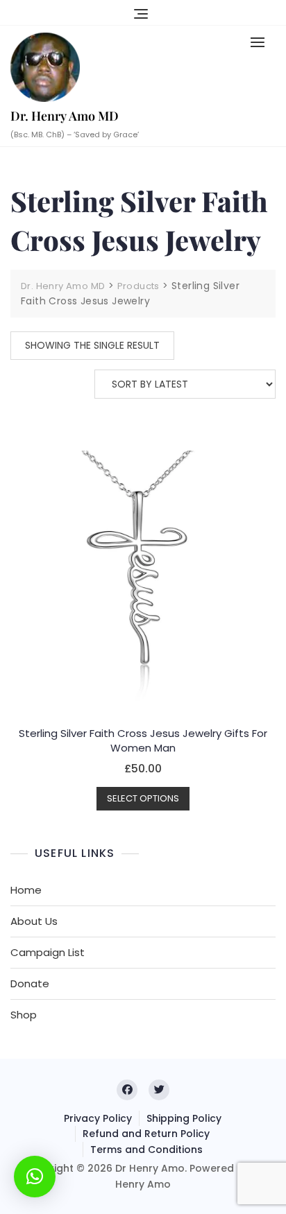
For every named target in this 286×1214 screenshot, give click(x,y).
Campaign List (47, 952)
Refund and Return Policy (146, 1134)
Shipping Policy (183, 1118)
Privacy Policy (98, 1118)
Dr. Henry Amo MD (64, 115)
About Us (34, 921)
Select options (143, 798)
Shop (23, 1014)
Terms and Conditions (146, 1149)
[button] (261, 42)
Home (26, 890)
